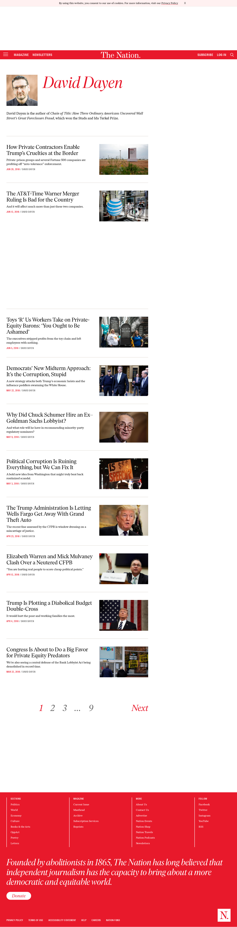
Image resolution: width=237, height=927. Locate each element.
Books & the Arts (20, 826)
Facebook (204, 804)
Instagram (204, 815)
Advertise (141, 815)
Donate (19, 895)
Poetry (14, 837)
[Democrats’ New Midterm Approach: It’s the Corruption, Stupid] (123, 380)
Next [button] (140, 708)
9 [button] (91, 708)
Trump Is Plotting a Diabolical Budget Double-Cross (49, 606)
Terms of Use (35, 920)
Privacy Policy (169, 3)
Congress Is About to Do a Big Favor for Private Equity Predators (47, 652)
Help (84, 920)
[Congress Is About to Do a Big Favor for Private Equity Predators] (123, 662)
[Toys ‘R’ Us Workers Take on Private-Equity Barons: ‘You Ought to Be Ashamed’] (123, 332)
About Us (141, 804)
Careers (96, 920)
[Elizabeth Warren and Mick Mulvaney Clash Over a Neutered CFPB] (123, 568)
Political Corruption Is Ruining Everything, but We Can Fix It (41, 464)
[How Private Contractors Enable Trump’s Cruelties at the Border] (123, 159)
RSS (201, 826)
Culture (15, 821)
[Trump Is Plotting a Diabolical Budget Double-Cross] (123, 615)
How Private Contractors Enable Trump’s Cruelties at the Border (43, 150)
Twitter (203, 809)
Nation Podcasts (145, 837)
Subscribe (205, 55)
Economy (16, 815)
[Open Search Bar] (232, 55)
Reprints (78, 826)
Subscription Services (86, 821)
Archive (78, 815)
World (14, 809)
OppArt (15, 832)
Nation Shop (143, 826)
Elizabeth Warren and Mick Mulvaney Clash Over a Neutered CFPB (49, 559)
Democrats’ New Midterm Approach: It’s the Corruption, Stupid (48, 371)
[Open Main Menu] (5, 55)
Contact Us (142, 809)
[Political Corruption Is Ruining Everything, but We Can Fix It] (123, 473)
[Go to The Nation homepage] (120, 55)
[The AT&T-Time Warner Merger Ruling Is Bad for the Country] (123, 206)
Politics (15, 804)
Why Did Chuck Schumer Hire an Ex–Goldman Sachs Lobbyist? (49, 417)
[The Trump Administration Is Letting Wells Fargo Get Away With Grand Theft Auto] (123, 520)
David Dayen (28, 169)
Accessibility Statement (62, 920)
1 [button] (41, 708)
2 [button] (52, 708)
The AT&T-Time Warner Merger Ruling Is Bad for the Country (42, 196)
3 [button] (65, 708)
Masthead (79, 809)
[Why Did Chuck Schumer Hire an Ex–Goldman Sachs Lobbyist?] (123, 427)
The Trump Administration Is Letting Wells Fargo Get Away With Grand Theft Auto (48, 514)
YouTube (204, 821)
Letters (15, 843)
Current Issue (81, 804)
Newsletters (42, 55)
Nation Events (144, 821)
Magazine (21, 55)
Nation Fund (113, 920)
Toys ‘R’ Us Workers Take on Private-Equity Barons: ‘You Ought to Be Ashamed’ (47, 325)
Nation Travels (144, 832)
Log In (221, 55)
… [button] (77, 708)
